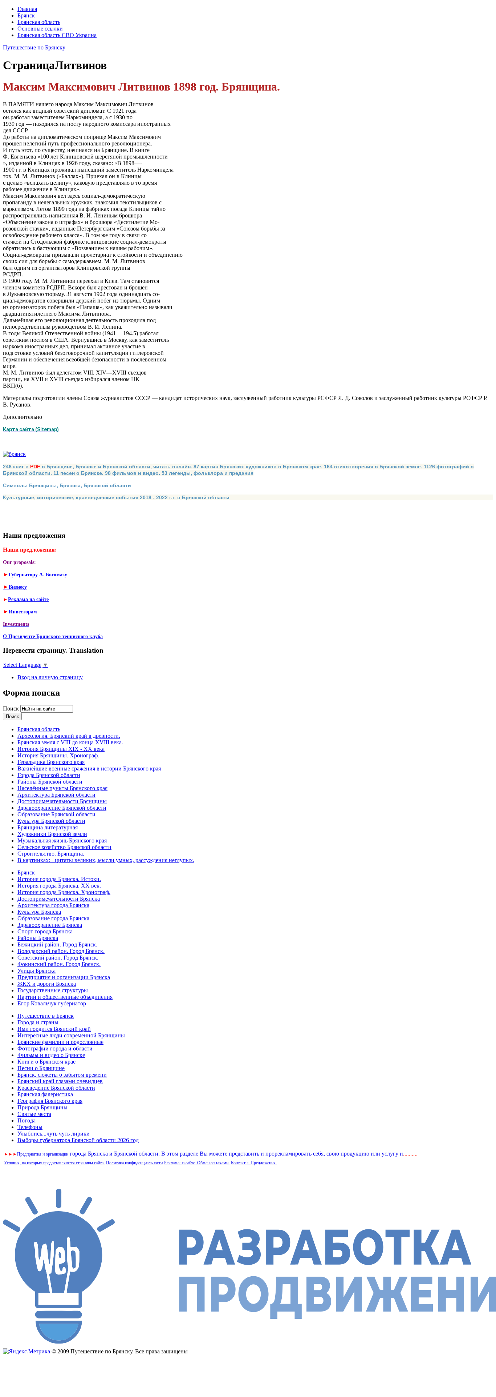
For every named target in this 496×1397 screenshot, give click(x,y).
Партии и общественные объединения (65, 997)
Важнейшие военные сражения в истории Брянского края (89, 768)
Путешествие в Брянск (45, 1016)
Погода (26, 1120)
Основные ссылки (40, 28)
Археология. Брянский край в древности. (68, 736)
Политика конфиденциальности (134, 1162)
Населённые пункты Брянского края (62, 788)
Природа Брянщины (42, 1107)
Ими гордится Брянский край (54, 1029)
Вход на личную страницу (50, 677)
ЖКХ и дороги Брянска (46, 984)
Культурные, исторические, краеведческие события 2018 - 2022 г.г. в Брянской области (116, 497)
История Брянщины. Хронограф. (58, 755)
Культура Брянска (39, 912)
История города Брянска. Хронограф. (63, 892)
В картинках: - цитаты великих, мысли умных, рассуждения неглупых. (105, 860)
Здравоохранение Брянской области (61, 808)
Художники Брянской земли (52, 834)
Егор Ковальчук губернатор (51, 1003)
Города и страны (37, 1022)
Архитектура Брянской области (56, 795)
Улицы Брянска (36, 971)
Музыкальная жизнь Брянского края (62, 840)
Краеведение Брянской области (56, 1088)
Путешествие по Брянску (34, 47)
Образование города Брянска (53, 918)
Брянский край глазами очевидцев (60, 1081)
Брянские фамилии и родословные (60, 1042)
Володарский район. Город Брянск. (61, 951)
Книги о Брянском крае (46, 1061)
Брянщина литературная (47, 827)
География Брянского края (49, 1101)
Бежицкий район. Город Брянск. (57, 944)
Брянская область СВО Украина (57, 35)
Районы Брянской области (49, 781)
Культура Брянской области (51, 821)
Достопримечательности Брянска (58, 899)
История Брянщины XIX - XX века (61, 749)
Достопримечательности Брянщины (62, 801)
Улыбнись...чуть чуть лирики (53, 1133)
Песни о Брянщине (41, 1068)
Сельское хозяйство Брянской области (64, 847)
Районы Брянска (37, 938)
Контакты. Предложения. (254, 1162)
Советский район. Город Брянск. (57, 957)
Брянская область (38, 22)
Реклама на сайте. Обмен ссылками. (196, 1162)
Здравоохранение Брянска (49, 925)
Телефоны (29, 1127)
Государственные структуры (52, 990)
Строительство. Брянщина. (50, 853)
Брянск (26, 15)
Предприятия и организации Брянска (63, 977)
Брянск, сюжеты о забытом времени (62, 1075)
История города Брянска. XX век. (59, 885)
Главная (27, 9)
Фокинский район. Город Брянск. (59, 964)
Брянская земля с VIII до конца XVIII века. (70, 742)
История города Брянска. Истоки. (59, 879)
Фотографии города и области (55, 1048)
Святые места (34, 1114)
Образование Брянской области (56, 814)
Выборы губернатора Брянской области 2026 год (78, 1140)
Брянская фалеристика (45, 1094)
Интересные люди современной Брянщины (71, 1035)
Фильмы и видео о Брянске (51, 1055)
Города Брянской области (48, 775)
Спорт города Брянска (45, 931)
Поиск (11, 708)
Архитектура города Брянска (53, 905)
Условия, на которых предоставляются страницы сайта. (54, 1162)
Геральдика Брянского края (51, 762)
